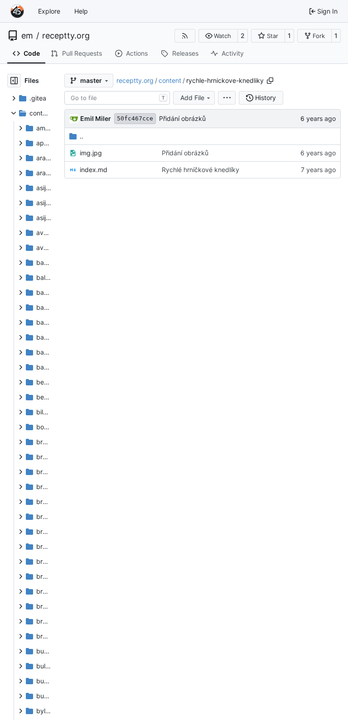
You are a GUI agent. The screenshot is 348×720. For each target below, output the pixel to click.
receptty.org (66, 35)
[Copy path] (270, 80)
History (265, 97)
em (27, 35)
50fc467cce (135, 118)
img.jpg (91, 153)
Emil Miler (95, 118)
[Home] (17, 11)
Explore (49, 11)
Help (81, 11)
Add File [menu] (192, 97)
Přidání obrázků (182, 118)
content (170, 80)
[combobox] (117, 98)
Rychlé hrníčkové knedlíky (200, 169)
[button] (218, 36)
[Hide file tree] (14, 80)
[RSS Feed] (184, 36)
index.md (93, 169)
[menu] (227, 98)
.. (81, 136)
